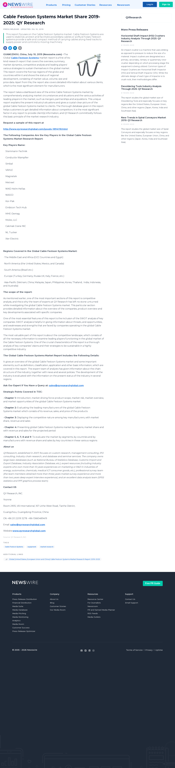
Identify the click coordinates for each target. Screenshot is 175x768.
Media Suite (17, 606)
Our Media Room (57, 610)
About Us (54, 599)
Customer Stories (58, 606)
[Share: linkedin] (15, 48)
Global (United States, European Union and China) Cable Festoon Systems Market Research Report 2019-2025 (54, 559)
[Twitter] (85, 651)
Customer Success (21, 628)
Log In (150, 4)
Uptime (159, 650)
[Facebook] (81, 651)
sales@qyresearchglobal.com (66, 385)
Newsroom (93, 606)
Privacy (149, 650)
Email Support (131, 603)
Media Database (19, 610)
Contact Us (130, 599)
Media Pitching (19, 613)
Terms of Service (134, 650)
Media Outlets (94, 617)
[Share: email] (20, 48)
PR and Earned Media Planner (101, 610)
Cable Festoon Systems (14, 547)
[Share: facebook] (5, 48)
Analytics (16, 620)
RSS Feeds (93, 613)
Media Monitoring (20, 617)
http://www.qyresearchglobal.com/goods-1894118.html (35, 129)
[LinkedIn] (89, 651)
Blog (52, 603)
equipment (31, 547)
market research (46, 547)
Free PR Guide (152, 583)
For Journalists (94, 603)
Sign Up (166, 4)
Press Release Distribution (24, 599)
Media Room (18, 624)
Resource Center (95, 599)
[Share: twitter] (10, 48)
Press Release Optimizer (23, 631)
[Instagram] (93, 651)
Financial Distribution (21, 603)
